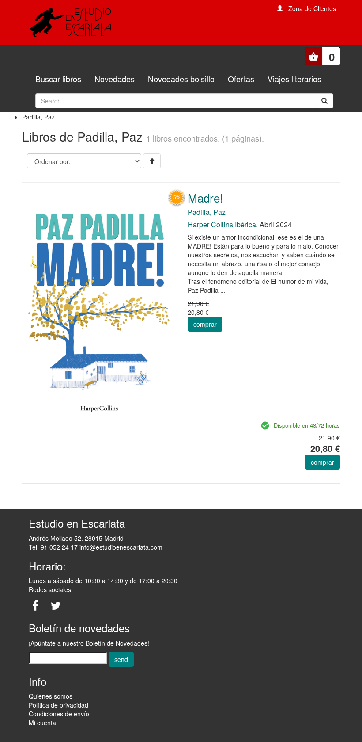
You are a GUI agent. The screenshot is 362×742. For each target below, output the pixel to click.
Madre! (205, 197)
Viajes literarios (294, 78)
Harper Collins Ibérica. (223, 224)
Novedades (114, 78)
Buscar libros (58, 78)
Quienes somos (50, 696)
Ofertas (241, 78)
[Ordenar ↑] (152, 160)
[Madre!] (98, 304)
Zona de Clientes (312, 8)
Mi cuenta (42, 722)
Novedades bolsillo (181, 78)
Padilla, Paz (207, 212)
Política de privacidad (58, 704)
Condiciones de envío (59, 713)
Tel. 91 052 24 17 (53, 547)
